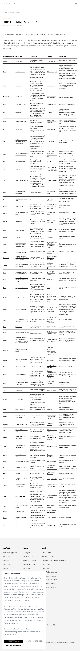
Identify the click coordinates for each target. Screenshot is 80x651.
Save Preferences (35, 641)
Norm (4, 104)
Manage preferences (13, 645)
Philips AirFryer (51, 525)
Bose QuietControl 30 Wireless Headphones (52, 309)
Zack (4, 473)
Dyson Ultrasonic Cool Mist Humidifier (51, 383)
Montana (5, 424)
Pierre (4, 288)
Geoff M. (5, 309)
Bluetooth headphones (21, 424)
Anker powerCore (20, 409)
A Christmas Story (20, 511)
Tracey (5, 518)
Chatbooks (18, 112)
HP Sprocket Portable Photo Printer (51, 272)
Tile (16, 525)
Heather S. (6, 112)
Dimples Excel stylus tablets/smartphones (21, 272)
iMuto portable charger (22, 180)
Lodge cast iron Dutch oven (51, 473)
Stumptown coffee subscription (20, 192)
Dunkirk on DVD (20, 206)
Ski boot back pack (52, 72)
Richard (5, 383)
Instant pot (50, 409)
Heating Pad (19, 221)
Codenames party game (22, 121)
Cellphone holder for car (22, 288)
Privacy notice (38, 620)
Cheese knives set (20, 367)
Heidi (48, 288)
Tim (4, 390)
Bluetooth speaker (52, 390)
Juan (4, 409)
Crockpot (18, 473)
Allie (4, 154)
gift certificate (19, 399)
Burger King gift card (21, 374)
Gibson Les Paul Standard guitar (51, 511)
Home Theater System (51, 506)
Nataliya (5, 350)
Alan (4, 244)
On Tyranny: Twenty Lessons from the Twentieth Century (21, 244)
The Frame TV (51, 86)
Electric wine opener (21, 309)
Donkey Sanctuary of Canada (52, 496)
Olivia (4, 86)
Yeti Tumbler (19, 327)
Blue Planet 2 (19, 237)
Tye (4, 180)
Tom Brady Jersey (51, 461)
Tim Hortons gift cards (21, 298)
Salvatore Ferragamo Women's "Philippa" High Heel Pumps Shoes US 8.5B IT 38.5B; (52, 350)
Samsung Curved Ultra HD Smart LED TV (51, 416)
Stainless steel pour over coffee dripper (22, 265)
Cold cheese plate (20, 496)
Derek (4, 461)
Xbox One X (50, 237)
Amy (4, 430)
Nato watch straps (20, 161)
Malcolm (5, 206)
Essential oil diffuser (21, 467)
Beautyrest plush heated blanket (51, 96)
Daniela (5, 221)
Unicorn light (19, 169)
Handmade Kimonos (50, 424)
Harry (4, 72)
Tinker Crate (50, 279)
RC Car (49, 161)
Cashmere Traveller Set (50, 455)
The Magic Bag (19, 97)
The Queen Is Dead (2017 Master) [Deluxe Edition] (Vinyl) (52, 244)
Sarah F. (5, 121)
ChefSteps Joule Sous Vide (51, 230)
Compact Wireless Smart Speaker (52, 340)
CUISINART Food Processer (51, 121)
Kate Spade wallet (52, 479)
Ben (4, 467)
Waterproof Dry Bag (21, 104)
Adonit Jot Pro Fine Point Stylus (21, 437)
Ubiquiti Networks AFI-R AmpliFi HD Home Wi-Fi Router (52, 169)
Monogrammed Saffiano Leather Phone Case (22, 154)
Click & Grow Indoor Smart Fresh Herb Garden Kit (52, 154)
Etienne (5, 367)
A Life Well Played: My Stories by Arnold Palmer (22, 320)
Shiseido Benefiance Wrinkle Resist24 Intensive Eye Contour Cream (52, 374)
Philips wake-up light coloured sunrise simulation (52, 467)
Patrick (5, 213)
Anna (4, 141)
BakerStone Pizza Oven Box (51, 252)
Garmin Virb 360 (51, 104)
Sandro (5, 340)
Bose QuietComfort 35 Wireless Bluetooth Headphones (52, 320)
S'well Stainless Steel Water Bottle (21, 416)
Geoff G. (5, 298)
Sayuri (5, 360)
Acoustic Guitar (51, 61)
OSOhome (49, 112)
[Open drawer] (76, 3)
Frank (4, 192)
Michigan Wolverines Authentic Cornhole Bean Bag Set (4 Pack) (22, 257)
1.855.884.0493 (49, 625)
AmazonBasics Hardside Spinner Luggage (51, 437)
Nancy (5, 455)
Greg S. (5, 511)
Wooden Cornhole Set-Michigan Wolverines (52, 257)
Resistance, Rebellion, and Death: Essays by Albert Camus (21, 141)
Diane (4, 230)
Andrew (5, 374)
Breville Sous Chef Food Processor (51, 485)
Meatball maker (20, 230)
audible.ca (18, 86)
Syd (4, 525)
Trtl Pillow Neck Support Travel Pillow (22, 383)
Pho (4, 161)
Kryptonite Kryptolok (50, 199)
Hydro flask (19, 390)
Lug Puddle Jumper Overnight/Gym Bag (51, 265)
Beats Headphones (52, 446)
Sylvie (4, 273)
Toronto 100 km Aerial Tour (51, 221)
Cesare (5, 252)
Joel (4, 320)
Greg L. (5, 399)
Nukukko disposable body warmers (21, 518)
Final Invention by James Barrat (20, 446)
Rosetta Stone (50, 141)
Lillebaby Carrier (51, 129)
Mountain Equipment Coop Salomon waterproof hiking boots (51, 298)
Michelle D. (6, 97)
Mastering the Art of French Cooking (21, 485)
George (5, 437)
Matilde (5, 61)
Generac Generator (52, 180)
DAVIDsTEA (19, 61)
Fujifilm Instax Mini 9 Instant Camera (52, 332)
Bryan (4, 200)
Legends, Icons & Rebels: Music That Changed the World (22, 279)
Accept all (12, 641)
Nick (4, 327)
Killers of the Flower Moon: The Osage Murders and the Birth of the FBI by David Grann (22, 340)
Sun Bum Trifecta (20, 72)
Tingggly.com (50, 360)
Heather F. (6, 258)
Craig (4, 279)
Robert (5, 237)
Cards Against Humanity (22, 332)
